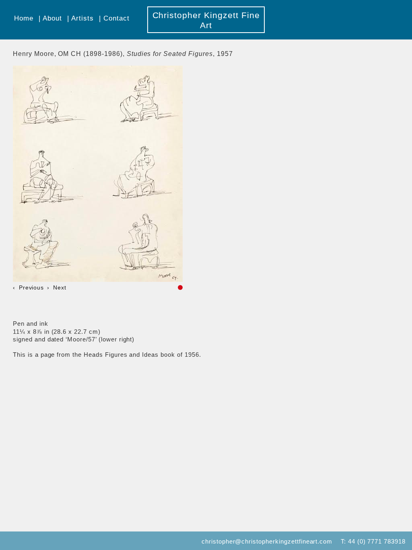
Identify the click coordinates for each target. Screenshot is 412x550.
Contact (116, 18)
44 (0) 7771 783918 (377, 541)
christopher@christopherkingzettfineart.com (267, 541)
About (52, 18)
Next (59, 287)
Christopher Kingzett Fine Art (206, 20)
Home (23, 18)
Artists (82, 18)
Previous (31, 287)
